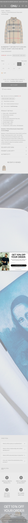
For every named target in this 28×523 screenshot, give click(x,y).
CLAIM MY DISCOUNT (19, 265)
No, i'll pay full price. (19, 269)
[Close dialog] (27, 253)
